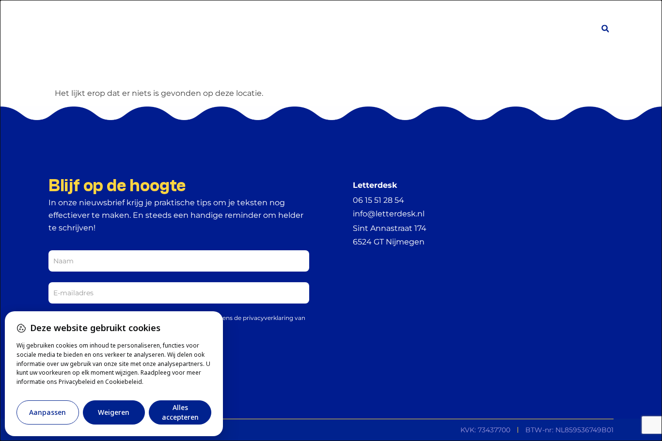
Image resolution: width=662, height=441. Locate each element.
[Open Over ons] (454, 29)
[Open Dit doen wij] (404, 29)
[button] (605, 28)
